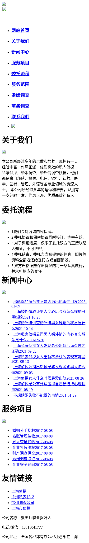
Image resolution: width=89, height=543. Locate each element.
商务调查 (20, 106)
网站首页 (20, 30)
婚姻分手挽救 (32, 431)
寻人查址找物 (32, 442)
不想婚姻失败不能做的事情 (44, 395)
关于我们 (20, 41)
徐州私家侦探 (22, 497)
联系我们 (20, 116)
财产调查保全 (32, 453)
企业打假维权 (32, 448)
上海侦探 (19, 491)
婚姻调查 (20, 95)
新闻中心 (20, 51)
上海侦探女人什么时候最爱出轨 (48, 378)
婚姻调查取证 (32, 459)
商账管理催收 (32, 436)
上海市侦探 (20, 508)
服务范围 (20, 84)
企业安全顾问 (32, 465)
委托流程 (20, 73)
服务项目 (20, 62)
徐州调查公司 (22, 503)
